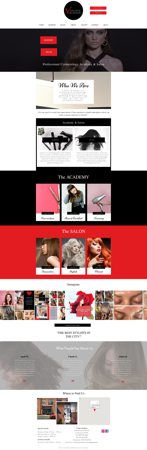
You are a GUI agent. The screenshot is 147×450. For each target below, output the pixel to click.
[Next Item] (144, 305)
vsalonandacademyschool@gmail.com (85, 442)
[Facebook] (106, 431)
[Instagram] (103, 431)
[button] (48, 267)
